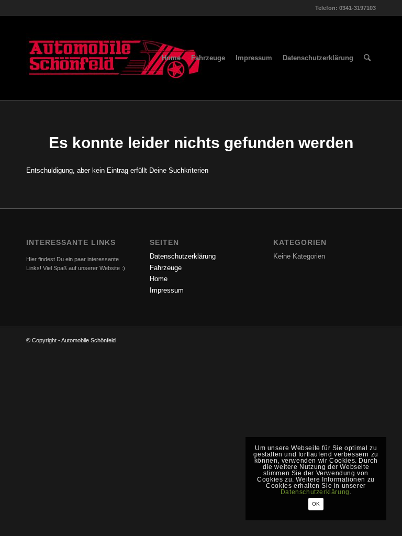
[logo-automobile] (115, 58)
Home (159, 279)
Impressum (167, 290)
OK (316, 504)
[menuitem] (171, 58)
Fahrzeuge (166, 268)
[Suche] (367, 58)
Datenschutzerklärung (183, 256)
